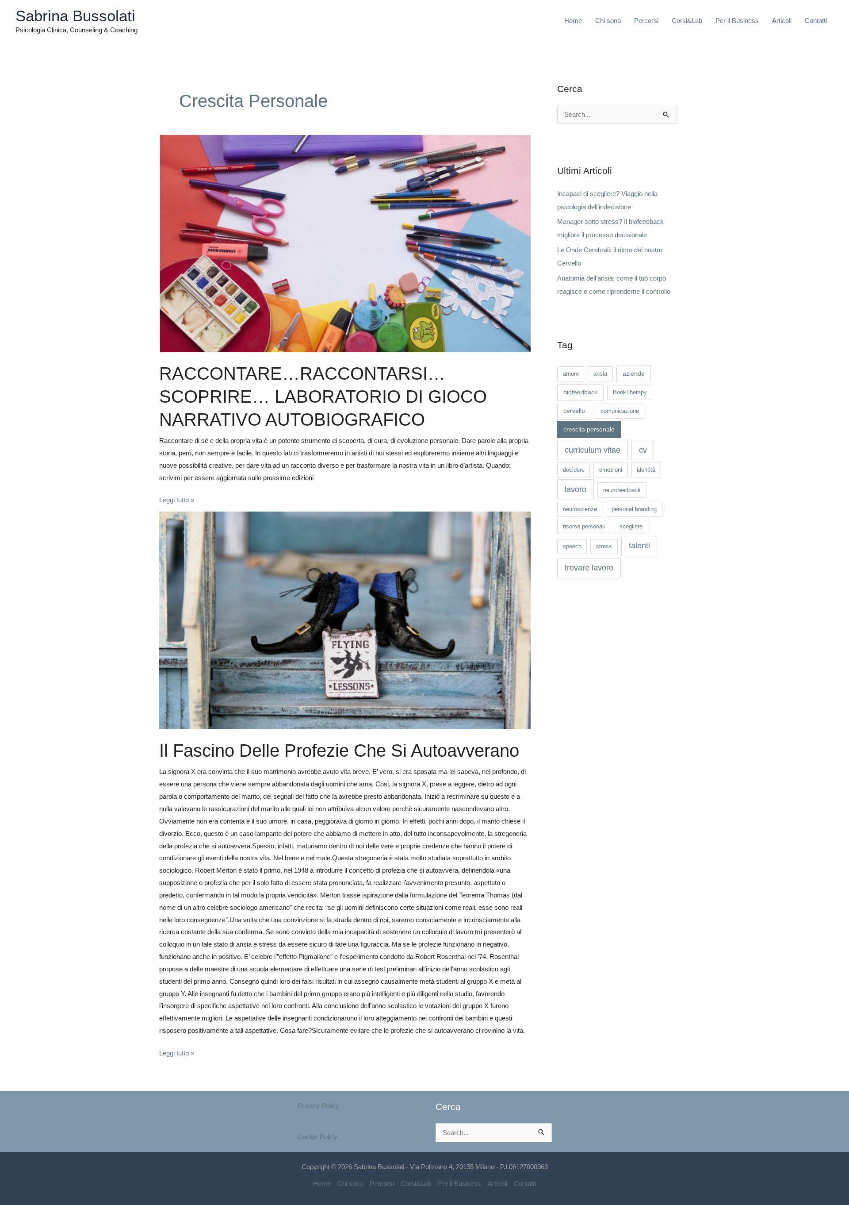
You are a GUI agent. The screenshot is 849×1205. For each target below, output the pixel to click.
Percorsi (646, 20)
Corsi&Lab (687, 20)
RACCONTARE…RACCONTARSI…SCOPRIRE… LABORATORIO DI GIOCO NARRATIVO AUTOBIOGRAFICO (323, 396)
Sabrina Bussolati (75, 15)
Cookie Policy (317, 1136)
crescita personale (589, 429)
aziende (634, 373)
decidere (574, 469)
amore (571, 373)
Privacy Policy (318, 1105)
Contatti (816, 20)
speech (572, 546)
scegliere (631, 526)
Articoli (782, 20)
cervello (574, 410)
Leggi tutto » (176, 499)
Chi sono (608, 20)
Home (573, 20)
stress (604, 546)
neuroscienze (580, 509)
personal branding (634, 509)
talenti (639, 545)
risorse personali (584, 526)
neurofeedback (622, 490)
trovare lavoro (589, 567)
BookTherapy (630, 392)
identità (646, 469)
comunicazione (619, 411)
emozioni (610, 469)
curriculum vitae (592, 450)
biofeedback (580, 392)
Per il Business (737, 20)
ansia (600, 373)
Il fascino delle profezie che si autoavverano (339, 750)
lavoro (575, 489)
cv (643, 450)
